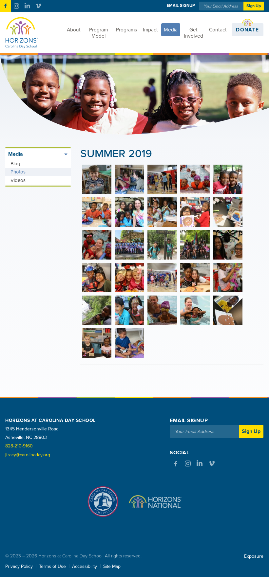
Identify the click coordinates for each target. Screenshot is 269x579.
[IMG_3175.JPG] (227, 179)
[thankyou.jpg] (129, 244)
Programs (126, 30)
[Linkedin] (27, 6)
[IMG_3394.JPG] (162, 310)
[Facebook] (5, 6)
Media (171, 30)
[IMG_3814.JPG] (227, 244)
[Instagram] (16, 6)
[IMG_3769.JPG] (129, 277)
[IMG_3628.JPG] (195, 277)
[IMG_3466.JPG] (129, 212)
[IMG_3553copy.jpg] (227, 277)
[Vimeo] (38, 6)
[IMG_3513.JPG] (96, 179)
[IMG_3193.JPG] (96, 212)
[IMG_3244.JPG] (195, 179)
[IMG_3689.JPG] (162, 277)
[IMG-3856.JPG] (162, 244)
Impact (150, 30)
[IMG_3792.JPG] (96, 277)
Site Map (112, 566)
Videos (18, 180)
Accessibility (84, 566)
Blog (15, 164)
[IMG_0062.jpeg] (129, 343)
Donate (247, 30)
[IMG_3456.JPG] (129, 310)
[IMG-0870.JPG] (195, 244)
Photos (18, 172)
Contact (218, 30)
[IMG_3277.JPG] (227, 212)
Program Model (98, 33)
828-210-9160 (19, 446)
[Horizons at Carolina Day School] (32, 32)
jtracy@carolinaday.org (27, 455)
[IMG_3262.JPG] (96, 244)
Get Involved (193, 33)
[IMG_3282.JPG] (195, 212)
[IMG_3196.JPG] (96, 343)
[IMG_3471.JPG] (96, 310)
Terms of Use (52, 566)
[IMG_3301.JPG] (162, 212)
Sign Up (253, 6)
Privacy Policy (19, 566)
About (74, 30)
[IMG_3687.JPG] (162, 179)
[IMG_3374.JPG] (195, 310)
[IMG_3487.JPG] (129, 179)
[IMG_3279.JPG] (227, 310)
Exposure (253, 556)
